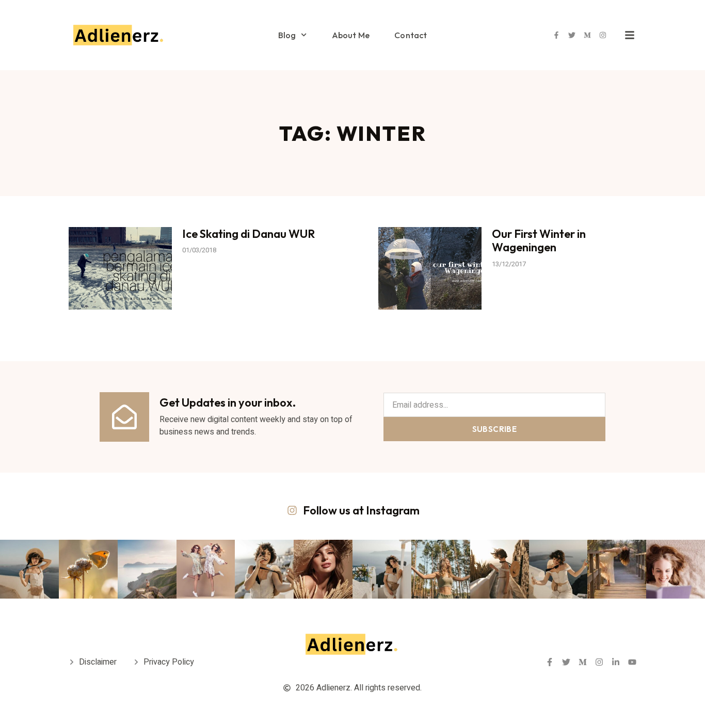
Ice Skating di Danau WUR (248, 234)
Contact (410, 35)
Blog (287, 35)
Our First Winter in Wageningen (539, 240)
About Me (351, 35)
